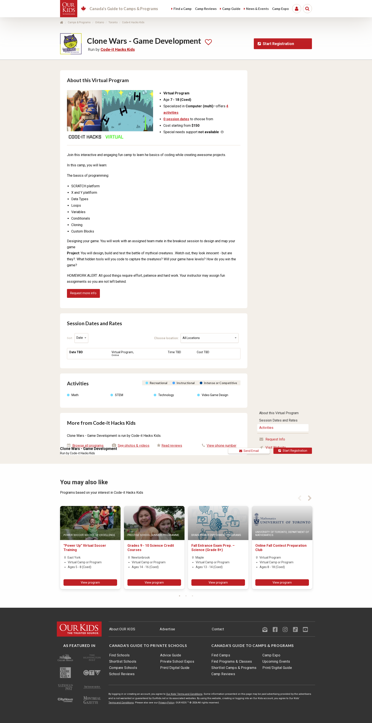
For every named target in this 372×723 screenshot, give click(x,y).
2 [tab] (186, 596)
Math (75, 395)
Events (257, 9)
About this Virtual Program (279, 413)
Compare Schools (123, 668)
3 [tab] (192, 596)
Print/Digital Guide (175, 668)
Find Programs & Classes (231, 661)
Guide (231, 9)
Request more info (83, 293)
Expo (280, 9)
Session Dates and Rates (278, 420)
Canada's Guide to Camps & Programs (252, 645)
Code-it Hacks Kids (133, 22)
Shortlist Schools (122, 661)
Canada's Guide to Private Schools (148, 645)
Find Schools (119, 655)
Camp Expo (271, 655)
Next (310, 497)
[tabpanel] (90, 547)
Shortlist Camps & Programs (233, 668)
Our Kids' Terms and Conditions (184, 694)
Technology (166, 395)
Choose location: (167, 338)
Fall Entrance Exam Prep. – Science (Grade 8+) (213, 547)
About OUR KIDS (122, 629)
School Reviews (122, 674)
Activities (266, 428)
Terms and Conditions (121, 702)
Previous (299, 497)
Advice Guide (170, 655)
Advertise (167, 629)
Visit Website (275, 447)
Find (183, 9)
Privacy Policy (166, 702)
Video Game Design (215, 395)
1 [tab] (179, 596)
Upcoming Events (276, 661)
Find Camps (220, 655)
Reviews (206, 9)
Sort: (70, 337)
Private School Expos (177, 661)
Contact (218, 629)
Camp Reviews (223, 674)
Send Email (250, 451)
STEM (119, 395)
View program (90, 582)
